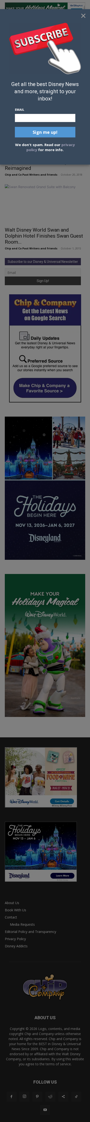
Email (19, 109)
